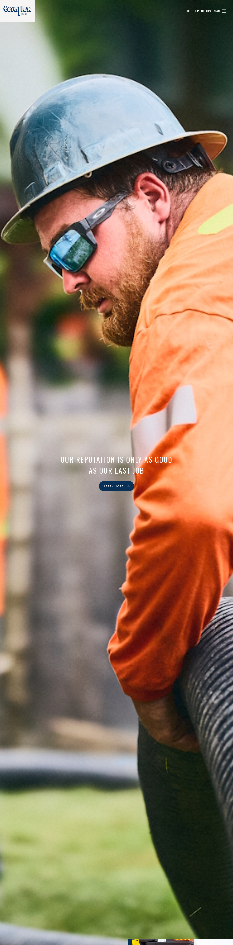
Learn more (113, 486)
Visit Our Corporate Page (203, 11)
